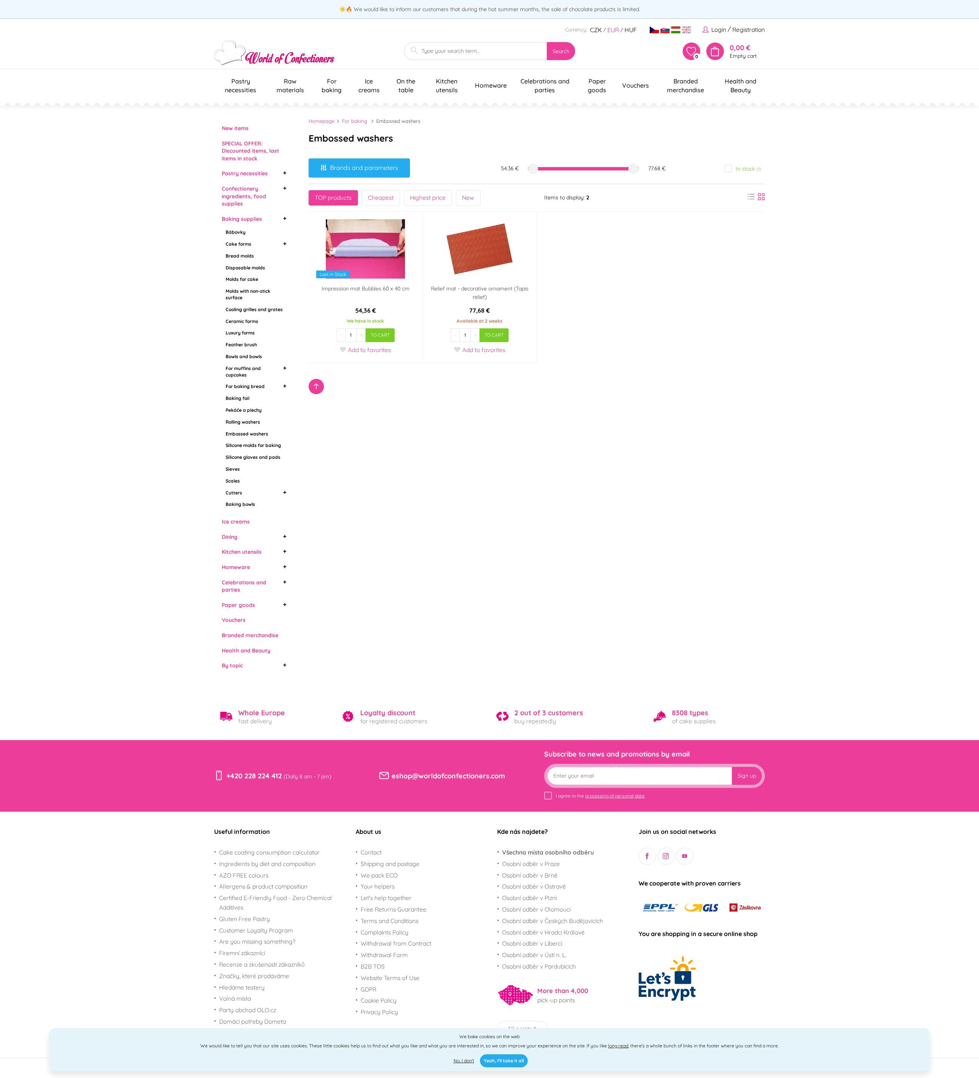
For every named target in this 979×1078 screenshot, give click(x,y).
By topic (232, 665)
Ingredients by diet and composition (267, 864)
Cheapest (381, 197)
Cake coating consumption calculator (269, 852)
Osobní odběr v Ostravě (534, 886)
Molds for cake (242, 279)
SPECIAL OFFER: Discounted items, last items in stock (250, 151)
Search (561, 51)
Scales (233, 481)
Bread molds (240, 256)
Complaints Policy (384, 932)
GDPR (368, 989)
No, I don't (464, 1060)
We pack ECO (379, 875)
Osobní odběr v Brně (530, 875)
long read (618, 1046)
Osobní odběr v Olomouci (536, 909)
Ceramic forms (242, 321)
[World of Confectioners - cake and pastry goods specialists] (274, 52)
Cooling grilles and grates (254, 309)
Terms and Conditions (389, 921)
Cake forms (238, 244)
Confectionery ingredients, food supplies (244, 196)
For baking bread (245, 386)
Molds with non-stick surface (248, 294)
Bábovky (236, 232)
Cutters (234, 493)
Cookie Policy (379, 1000)
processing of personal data (614, 796)
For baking (354, 121)
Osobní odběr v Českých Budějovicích (552, 921)
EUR (613, 30)
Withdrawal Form (384, 955)
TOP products (333, 197)
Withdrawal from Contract (396, 943)
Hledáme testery (242, 987)
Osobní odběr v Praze (531, 864)
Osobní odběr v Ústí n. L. (534, 955)
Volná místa (235, 998)
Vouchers (234, 619)
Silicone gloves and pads (253, 457)
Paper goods (238, 605)
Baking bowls (240, 504)
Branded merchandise (250, 635)
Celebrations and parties (244, 586)
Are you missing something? (257, 941)
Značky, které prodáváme (254, 976)
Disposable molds (245, 268)
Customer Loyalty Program (256, 930)
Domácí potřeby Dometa (252, 1021)
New (468, 197)
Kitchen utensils (242, 551)
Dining (229, 536)
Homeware (236, 567)
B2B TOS (373, 966)
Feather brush (241, 344)
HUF (630, 30)
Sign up (747, 775)
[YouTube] (684, 856)
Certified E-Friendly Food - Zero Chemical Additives (275, 902)
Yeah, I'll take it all (504, 1060)
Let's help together (386, 898)
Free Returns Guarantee (393, 909)
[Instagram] (666, 856)
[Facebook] (647, 856)
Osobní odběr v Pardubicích (539, 966)
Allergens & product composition (263, 886)
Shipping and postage (390, 864)
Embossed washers (247, 434)
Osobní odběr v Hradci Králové (543, 932)
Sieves (233, 469)
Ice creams (236, 521)
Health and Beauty (246, 650)
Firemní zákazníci (242, 953)
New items (235, 128)
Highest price (428, 197)
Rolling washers (243, 422)
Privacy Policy (379, 1012)
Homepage (321, 121)
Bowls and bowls (244, 356)
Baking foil (237, 398)
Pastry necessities (245, 173)
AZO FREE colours (243, 875)
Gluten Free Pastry (244, 919)
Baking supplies (242, 218)
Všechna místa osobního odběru (548, 852)
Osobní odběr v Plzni (529, 898)
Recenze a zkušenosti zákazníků (262, 964)
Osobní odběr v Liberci (532, 943)
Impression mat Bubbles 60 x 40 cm (366, 288)
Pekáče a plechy (244, 410)
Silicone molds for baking (253, 445)
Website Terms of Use (390, 978)
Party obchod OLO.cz (247, 1010)
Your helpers (378, 886)
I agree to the (600, 796)
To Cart (380, 335)
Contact (371, 852)
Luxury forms (240, 333)
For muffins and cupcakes (243, 371)
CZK (596, 30)
